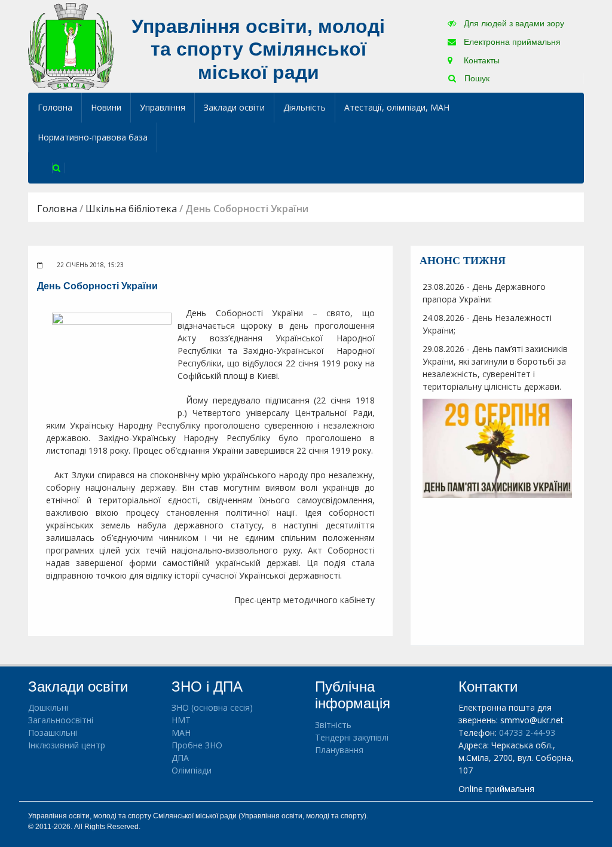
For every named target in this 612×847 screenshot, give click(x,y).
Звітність (333, 724)
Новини (106, 107)
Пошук (475, 78)
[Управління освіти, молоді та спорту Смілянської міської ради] (71, 46)
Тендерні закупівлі (351, 737)
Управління (162, 107)
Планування (339, 750)
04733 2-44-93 (527, 732)
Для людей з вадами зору (512, 23)
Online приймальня (496, 788)
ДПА (180, 757)
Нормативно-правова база (93, 137)
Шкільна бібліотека (131, 208)
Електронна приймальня (511, 42)
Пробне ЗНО (197, 745)
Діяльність (304, 107)
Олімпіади (192, 770)
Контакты (480, 60)
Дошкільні (48, 707)
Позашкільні (52, 732)
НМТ (181, 720)
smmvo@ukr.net (532, 720)
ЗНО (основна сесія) (212, 707)
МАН (181, 732)
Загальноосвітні (60, 720)
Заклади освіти (234, 107)
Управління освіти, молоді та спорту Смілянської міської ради (258, 49)
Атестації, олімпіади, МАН (396, 107)
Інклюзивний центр (66, 745)
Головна (55, 107)
